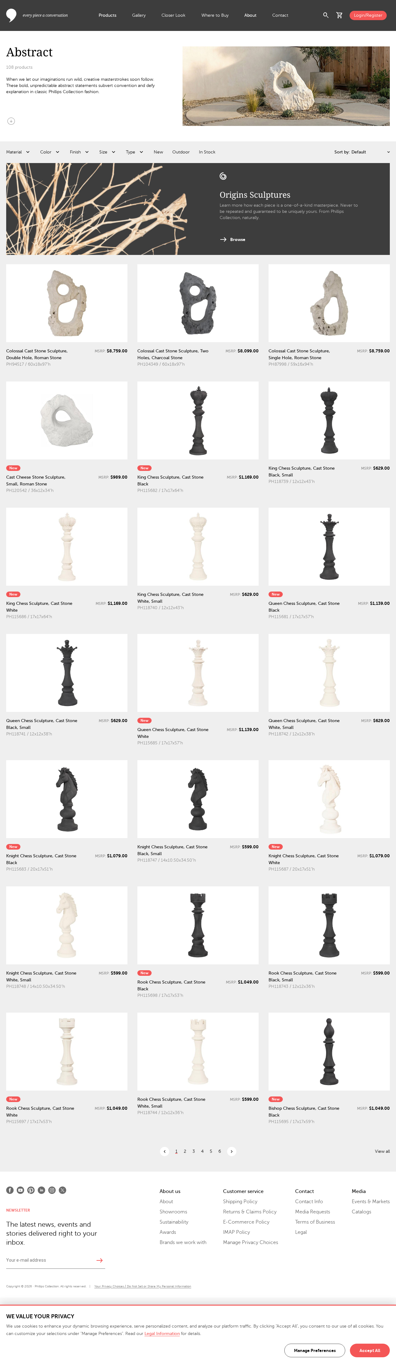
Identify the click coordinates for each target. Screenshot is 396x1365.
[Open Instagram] (52, 1190)
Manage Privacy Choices (250, 1242)
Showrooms (173, 1212)
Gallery (139, 15)
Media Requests (312, 1212)
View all (382, 1151)
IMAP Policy (236, 1232)
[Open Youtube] (20, 1190)
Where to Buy (215, 15)
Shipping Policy (240, 1201)
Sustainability (174, 1222)
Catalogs (361, 1212)
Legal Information (162, 1333)
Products (107, 15)
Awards (168, 1232)
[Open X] (62, 1190)
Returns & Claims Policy (250, 1212)
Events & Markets (371, 1201)
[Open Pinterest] (31, 1190)
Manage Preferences (315, 1350)
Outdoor (181, 152)
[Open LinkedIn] (41, 1190)
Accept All (369, 1350)
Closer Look (173, 15)
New (158, 152)
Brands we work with (183, 1242)
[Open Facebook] (10, 1190)
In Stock (207, 152)
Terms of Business (315, 1222)
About (250, 15)
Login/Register (368, 15)
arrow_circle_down (11, 121)
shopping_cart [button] (339, 15)
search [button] (326, 15)
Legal (301, 1232)
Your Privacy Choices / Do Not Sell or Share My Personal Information (142, 1286)
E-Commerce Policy (246, 1222)
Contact (280, 15)
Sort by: (342, 152)
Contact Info (309, 1201)
